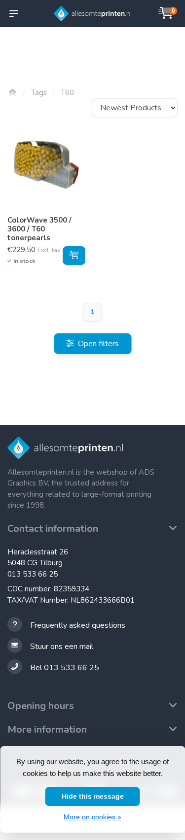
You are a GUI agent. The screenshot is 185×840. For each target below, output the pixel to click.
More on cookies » (92, 817)
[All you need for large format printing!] (92, 13)
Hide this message (93, 796)
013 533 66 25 (32, 574)
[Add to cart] (74, 255)
